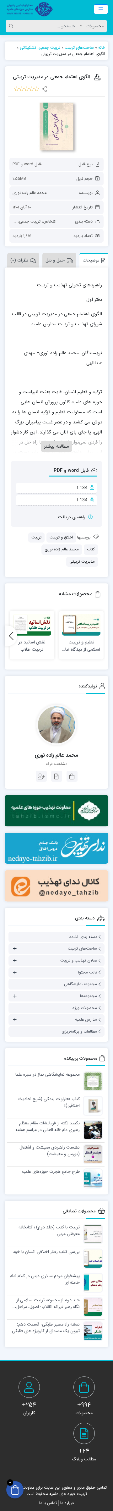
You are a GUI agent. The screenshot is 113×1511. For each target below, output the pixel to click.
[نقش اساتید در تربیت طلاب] (32, 625)
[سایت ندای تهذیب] (56, 848)
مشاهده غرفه (56, 764)
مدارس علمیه (86, 1019)
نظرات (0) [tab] (19, 260)
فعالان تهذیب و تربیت (78, 960)
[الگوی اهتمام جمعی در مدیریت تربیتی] (56, 127)
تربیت (36, 537)
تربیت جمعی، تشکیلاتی (40, 47)
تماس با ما (48, 1503)
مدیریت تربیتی (82, 561)
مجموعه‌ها (88, 996)
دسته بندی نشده (83, 937)
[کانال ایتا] (56, 886)
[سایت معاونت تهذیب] (56, 810)
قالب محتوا (87, 972)
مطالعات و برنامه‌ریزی (79, 1031)
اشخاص (49, 221)
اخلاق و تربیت (61, 537)
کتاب (91, 549)
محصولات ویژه (85, 1008)
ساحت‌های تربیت (79, 47)
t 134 (82, 487)
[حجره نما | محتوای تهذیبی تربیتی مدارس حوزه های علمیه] (28, 9)
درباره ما (67, 1503)
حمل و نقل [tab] (55, 260)
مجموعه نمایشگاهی (80, 984)
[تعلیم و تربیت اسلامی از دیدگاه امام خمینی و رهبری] (81, 625)
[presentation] (11, 636)
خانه (101, 47)
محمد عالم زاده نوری (30, 193)
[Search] (12, 26)
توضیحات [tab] (91, 260)
